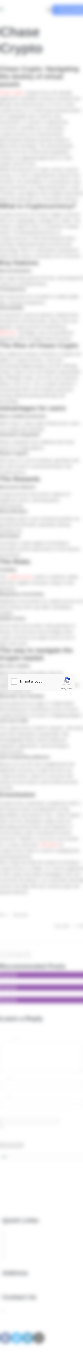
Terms (69, 689)
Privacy (63, 689)
